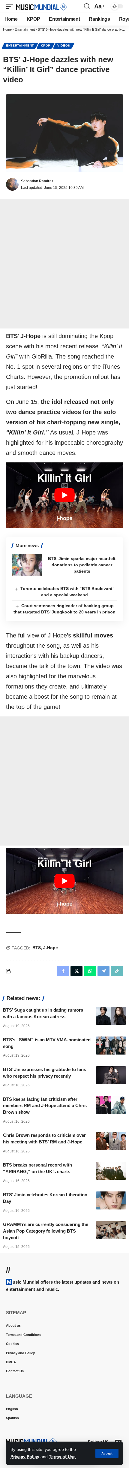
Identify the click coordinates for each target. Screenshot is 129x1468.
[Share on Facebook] (63, 971)
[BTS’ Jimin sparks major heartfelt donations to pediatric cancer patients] (27, 565)
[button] (106, 1453)
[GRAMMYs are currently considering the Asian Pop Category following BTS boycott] (111, 1230)
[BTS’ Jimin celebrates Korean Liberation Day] (111, 1200)
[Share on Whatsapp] (90, 971)
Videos (63, 45)
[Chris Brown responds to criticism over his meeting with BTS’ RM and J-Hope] (111, 1141)
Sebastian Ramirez (37, 181)
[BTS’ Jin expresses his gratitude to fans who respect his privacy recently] (111, 1075)
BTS (36, 947)
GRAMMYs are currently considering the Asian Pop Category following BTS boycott (45, 1231)
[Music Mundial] (41, 6)
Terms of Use (62, 1456)
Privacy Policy (24, 1456)
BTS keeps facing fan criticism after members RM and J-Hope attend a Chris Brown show (45, 1106)
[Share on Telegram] (104, 971)
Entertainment (25, 29)
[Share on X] (76, 971)
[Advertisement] (64, 263)
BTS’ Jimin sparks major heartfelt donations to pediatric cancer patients (82, 565)
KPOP (45, 45)
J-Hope (50, 947)
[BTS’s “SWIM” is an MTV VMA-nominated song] (111, 1046)
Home (7, 29)
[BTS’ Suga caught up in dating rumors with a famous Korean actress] (111, 1016)
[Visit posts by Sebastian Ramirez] (12, 184)
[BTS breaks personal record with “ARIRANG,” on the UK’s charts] (111, 1171)
